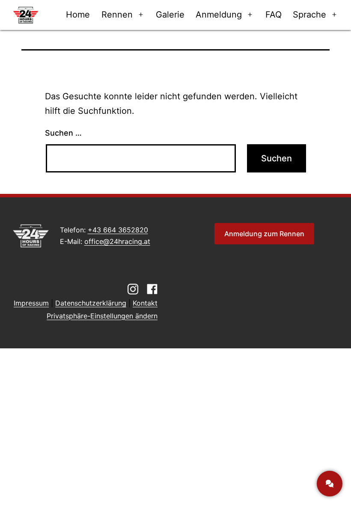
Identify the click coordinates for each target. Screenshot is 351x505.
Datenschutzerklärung (90, 303)
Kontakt (145, 303)
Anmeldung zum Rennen (264, 233)
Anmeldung (219, 14)
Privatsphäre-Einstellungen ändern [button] (102, 316)
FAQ (273, 14)
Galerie (170, 14)
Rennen (117, 14)
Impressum (31, 303)
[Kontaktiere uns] (329, 483)
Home (78, 14)
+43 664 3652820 (118, 230)
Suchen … (63, 132)
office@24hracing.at (117, 241)
